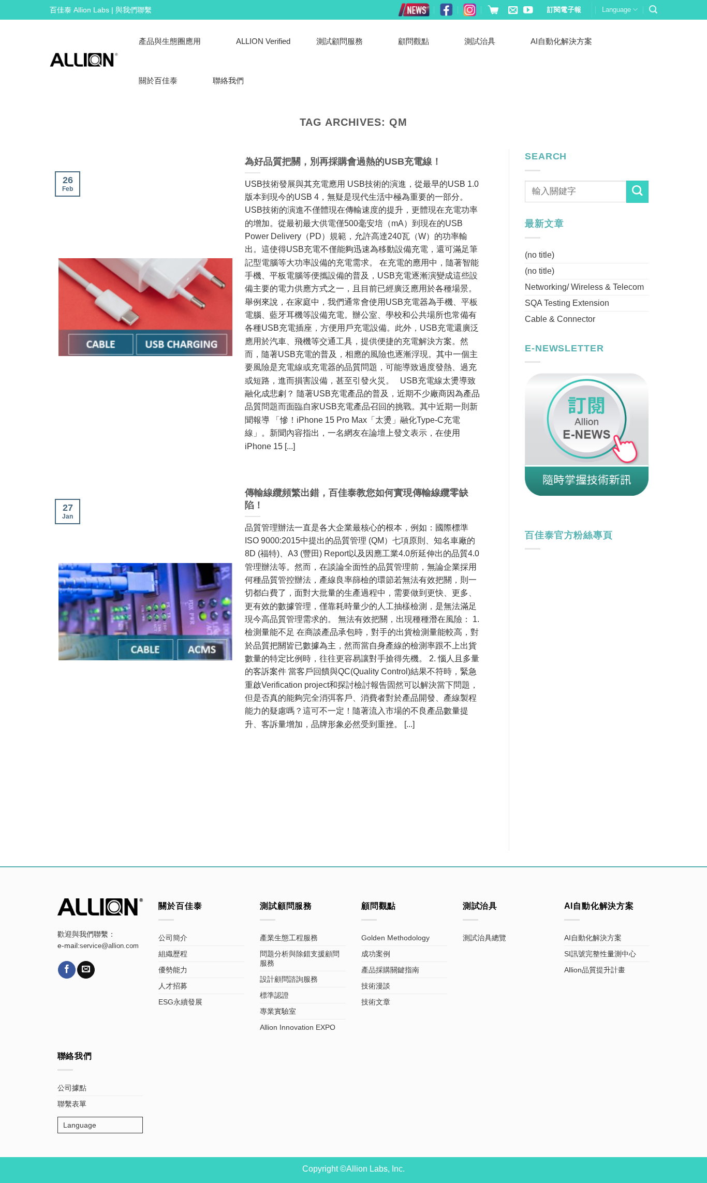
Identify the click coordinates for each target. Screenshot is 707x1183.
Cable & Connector (560, 319)
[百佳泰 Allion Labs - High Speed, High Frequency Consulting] (84, 60)
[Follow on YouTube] (528, 10)
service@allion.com (109, 946)
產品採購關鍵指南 (390, 970)
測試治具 (479, 41)
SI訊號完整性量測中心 (600, 954)
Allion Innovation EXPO (297, 1027)
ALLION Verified (263, 41)
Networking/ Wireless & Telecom (584, 287)
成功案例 (375, 954)
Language (616, 9)
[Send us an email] (513, 10)
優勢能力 (172, 970)
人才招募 (172, 986)
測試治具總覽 (484, 938)
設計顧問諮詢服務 (289, 979)
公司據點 (71, 1088)
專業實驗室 (278, 1011)
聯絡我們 (228, 80)
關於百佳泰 (158, 80)
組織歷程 (172, 954)
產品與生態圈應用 (170, 41)
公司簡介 (172, 938)
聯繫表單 (71, 1104)
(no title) (539, 254)
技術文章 (375, 1002)
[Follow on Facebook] (67, 970)
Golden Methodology (395, 938)
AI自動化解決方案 (561, 41)
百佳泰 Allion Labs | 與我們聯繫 (101, 10)
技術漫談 (375, 986)
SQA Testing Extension (567, 303)
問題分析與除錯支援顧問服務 (300, 958)
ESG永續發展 (180, 1002)
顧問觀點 (413, 41)
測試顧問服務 (339, 41)
